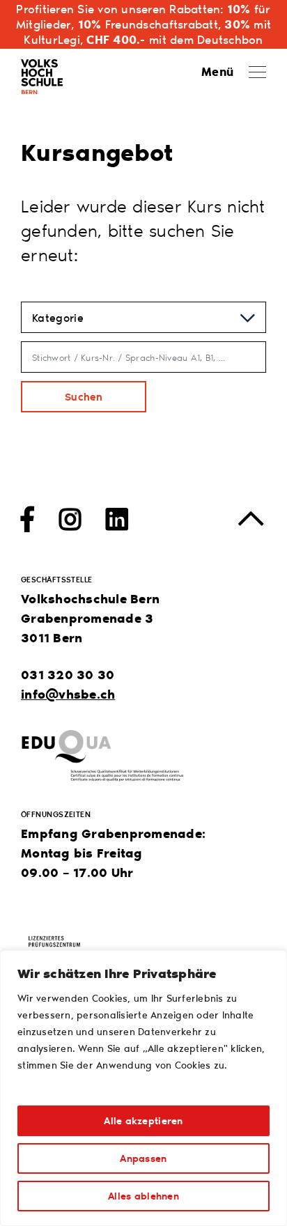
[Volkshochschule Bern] (42, 73)
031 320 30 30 (67, 674)
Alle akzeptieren (143, 1120)
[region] (143, 1088)
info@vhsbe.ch (68, 694)
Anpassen (143, 1158)
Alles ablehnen (143, 1195)
